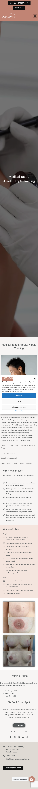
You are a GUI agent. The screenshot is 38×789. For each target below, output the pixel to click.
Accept (19, 395)
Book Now (19, 8)
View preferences (19, 407)
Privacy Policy (19, 411)
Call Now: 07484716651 (19, 3)
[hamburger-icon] (35, 16)
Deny (19, 401)
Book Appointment (13, 768)
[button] (35, 379)
